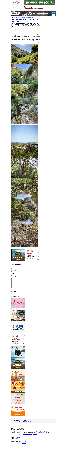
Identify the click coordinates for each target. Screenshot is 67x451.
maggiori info (27, 289)
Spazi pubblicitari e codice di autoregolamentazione (23, 421)
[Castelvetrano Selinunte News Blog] (33, 8)
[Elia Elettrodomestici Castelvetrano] (33, 15)
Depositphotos (17, 437)
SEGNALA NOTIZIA (15, 10)
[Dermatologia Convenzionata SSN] (18, 404)
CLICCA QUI (24, 441)
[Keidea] (18, 392)
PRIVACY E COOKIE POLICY (15, 435)
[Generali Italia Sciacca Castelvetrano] (32, 260)
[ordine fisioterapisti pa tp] (18, 380)
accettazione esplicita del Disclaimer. (44, 432)
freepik (16, 438)
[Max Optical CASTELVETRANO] (18, 356)
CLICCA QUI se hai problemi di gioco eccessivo (30, 434)
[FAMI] (18, 332)
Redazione (19, 17)
